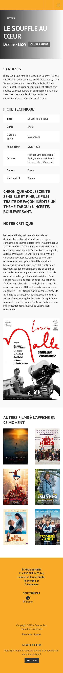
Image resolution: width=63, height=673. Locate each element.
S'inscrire (32, 660)
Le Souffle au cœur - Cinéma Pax (31, 617)
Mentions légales (31, 634)
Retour (10, 18)
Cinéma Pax (17, 5)
